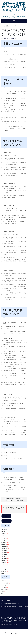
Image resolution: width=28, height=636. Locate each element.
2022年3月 (4, 556)
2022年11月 (4, 540)
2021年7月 (3, 573)
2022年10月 (4, 542)
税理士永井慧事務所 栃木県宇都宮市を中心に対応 (14, 8)
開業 (2, 593)
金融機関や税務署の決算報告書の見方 (14, 498)
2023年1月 (3, 536)
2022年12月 (4, 538)
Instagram (6, 521)
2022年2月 (4, 558)
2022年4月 (4, 554)
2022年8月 (4, 546)
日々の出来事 (13, 26)
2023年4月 (4, 529)
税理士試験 (4, 589)
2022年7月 (4, 548)
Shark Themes (14, 633)
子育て (3, 581)
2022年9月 (4, 544)
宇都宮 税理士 (5, 26)
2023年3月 (4, 531)
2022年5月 (4, 552)
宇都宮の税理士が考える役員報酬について (14, 500)
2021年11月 (3, 565)
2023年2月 (4, 533)
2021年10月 (4, 567)
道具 (2, 591)
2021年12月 (4, 562)
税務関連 (3, 587)
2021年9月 (3, 569)
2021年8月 (3, 571)
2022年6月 (4, 550)
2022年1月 (3, 560)
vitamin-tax (13, 38)
